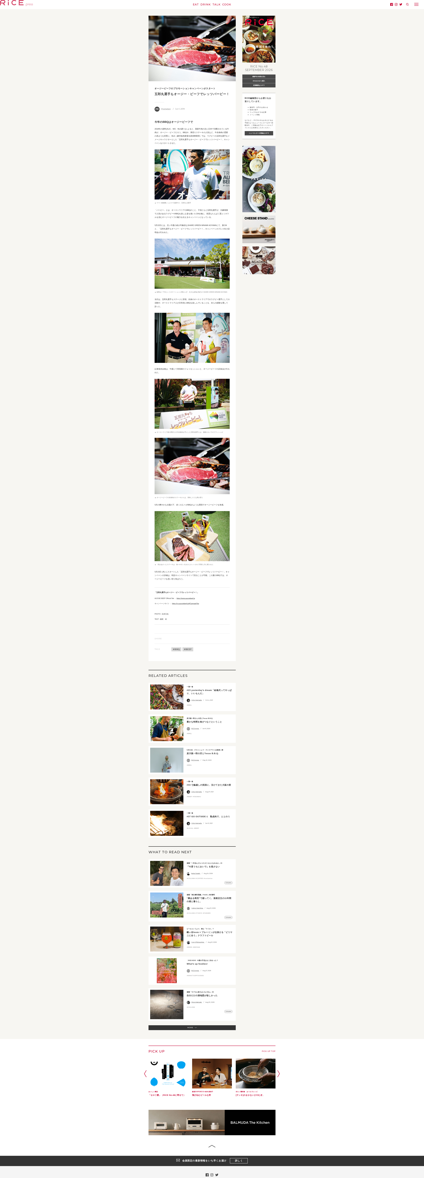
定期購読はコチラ (259, 85)
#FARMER (207, 913)
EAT (196, 4)
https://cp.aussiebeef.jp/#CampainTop (185, 603)
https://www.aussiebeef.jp (186, 598)
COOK (226, 4)
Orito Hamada (196, 700)
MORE (190, 1028)
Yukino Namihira (197, 908)
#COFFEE (199, 878)
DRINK (205, 4)
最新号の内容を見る (258, 76)
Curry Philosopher (197, 942)
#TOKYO (198, 913)
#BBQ (176, 649)
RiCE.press (195, 728)
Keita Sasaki (195, 873)
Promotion (166, 109)
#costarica (207, 878)
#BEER (189, 947)
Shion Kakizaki (196, 1002)
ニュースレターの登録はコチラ (259, 133)
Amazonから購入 (259, 81)
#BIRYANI (196, 947)
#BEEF (188, 649)
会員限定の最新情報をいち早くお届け (212, 1160)
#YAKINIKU (197, 796)
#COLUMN (191, 878)
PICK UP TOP (268, 1051)
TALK (216, 4)
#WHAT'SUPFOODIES (195, 975)
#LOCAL (190, 828)
